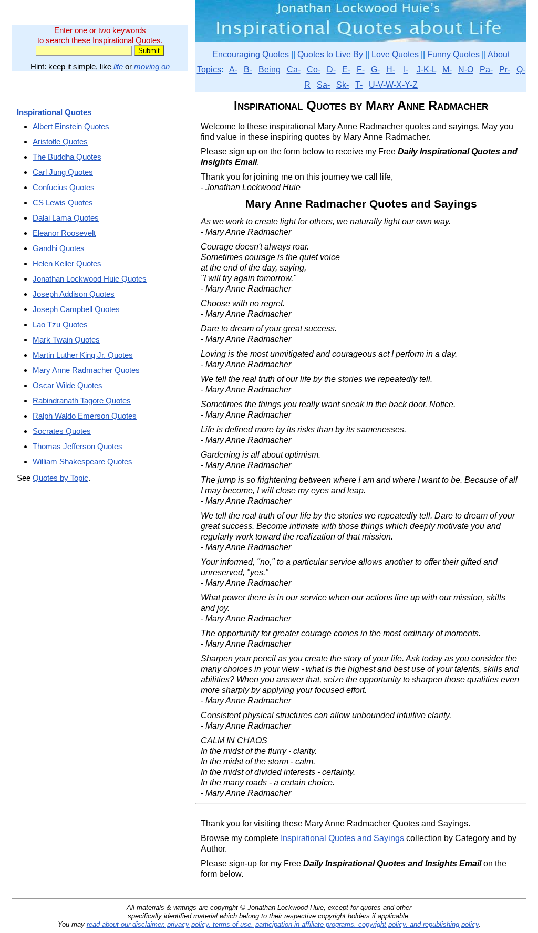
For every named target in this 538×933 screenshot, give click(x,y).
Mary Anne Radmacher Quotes (86, 370)
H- (390, 69)
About (499, 54)
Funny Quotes (453, 54)
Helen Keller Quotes (67, 263)
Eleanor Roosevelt (64, 233)
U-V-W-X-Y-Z (393, 84)
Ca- (294, 69)
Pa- (486, 69)
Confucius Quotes (64, 187)
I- (406, 69)
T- (359, 84)
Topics (209, 69)
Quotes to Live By (330, 54)
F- (361, 69)
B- (248, 69)
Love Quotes (395, 54)
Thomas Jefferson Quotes (77, 446)
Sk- (342, 84)
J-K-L (426, 69)
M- (447, 69)
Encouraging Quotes (250, 54)
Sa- (323, 84)
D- (331, 69)
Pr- (504, 69)
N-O (465, 69)
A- (233, 69)
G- (375, 69)
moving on (152, 66)
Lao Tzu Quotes (60, 324)
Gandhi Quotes (59, 248)
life (118, 66)
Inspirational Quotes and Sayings (342, 838)
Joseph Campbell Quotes (76, 309)
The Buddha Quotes (67, 156)
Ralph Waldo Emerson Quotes (85, 415)
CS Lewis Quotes (63, 202)
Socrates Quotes (62, 431)
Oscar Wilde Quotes (67, 385)
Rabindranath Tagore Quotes (82, 400)
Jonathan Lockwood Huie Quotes (90, 278)
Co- (313, 69)
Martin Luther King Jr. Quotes (83, 354)
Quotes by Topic (60, 477)
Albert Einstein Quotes (71, 126)
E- (346, 69)
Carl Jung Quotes (63, 172)
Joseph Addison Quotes (74, 293)
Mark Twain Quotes (66, 339)
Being (269, 69)
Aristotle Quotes (60, 141)
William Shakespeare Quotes (82, 461)
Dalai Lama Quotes (66, 217)
